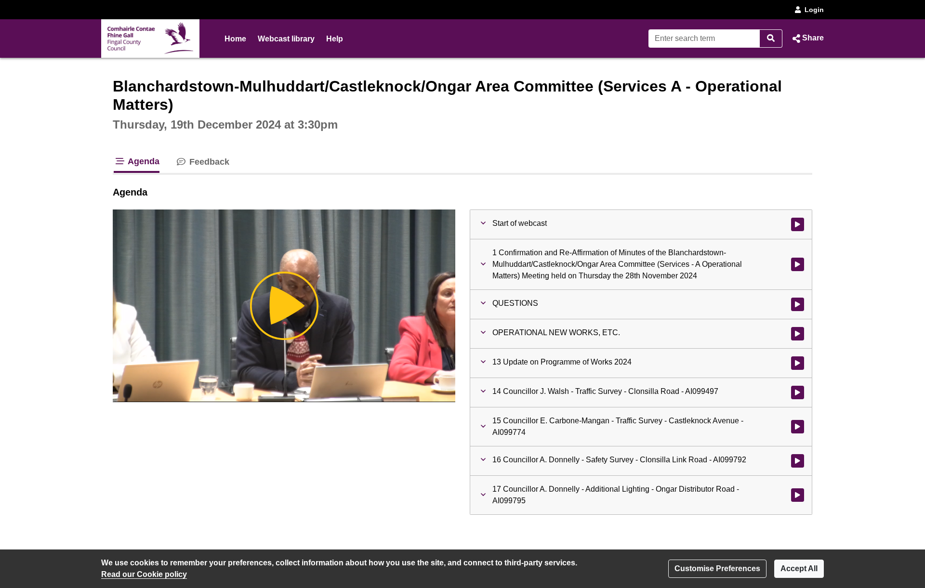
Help (334, 39)
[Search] (771, 38)
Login (814, 9)
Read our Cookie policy (144, 574)
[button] (807, 38)
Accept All (799, 568)
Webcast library (286, 39)
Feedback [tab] (208, 162)
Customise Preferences (717, 568)
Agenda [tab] (142, 161)
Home (235, 39)
